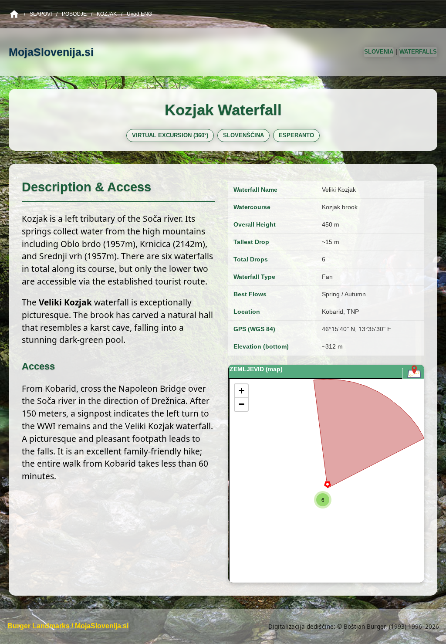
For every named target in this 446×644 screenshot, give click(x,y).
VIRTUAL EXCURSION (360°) (170, 135)
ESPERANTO (296, 135)
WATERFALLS (418, 51)
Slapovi (41, 14)
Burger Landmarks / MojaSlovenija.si (67, 626)
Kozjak (107, 14)
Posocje (74, 14)
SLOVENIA (378, 51)
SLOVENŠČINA (243, 135)
